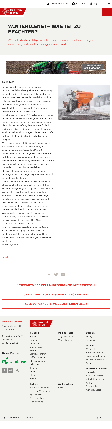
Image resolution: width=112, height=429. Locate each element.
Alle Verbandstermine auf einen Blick (56, 304)
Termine (33, 368)
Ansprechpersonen (94, 353)
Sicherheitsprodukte (60, 4)
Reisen (33, 371)
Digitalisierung (37, 402)
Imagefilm (34, 344)
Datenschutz (36, 347)
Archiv (89, 383)
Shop (32, 375)
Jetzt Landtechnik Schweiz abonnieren (56, 294)
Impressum (15, 418)
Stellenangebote (37, 361)
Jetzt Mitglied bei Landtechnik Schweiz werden (56, 285)
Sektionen (34, 364)
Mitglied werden (65, 337)
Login (95, 4)
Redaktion (90, 340)
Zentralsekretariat (38, 354)
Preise (88, 363)
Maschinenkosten (38, 398)
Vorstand (34, 351)
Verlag (89, 337)
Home (33, 337)
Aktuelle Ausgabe (94, 390)
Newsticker (91, 372)
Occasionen (81, 4)
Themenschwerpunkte (96, 360)
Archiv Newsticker (94, 376)
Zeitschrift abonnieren (96, 379)
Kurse (60, 388)
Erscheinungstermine (95, 356)
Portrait (33, 340)
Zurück (5, 257)
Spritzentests (36, 395)
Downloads (91, 386)
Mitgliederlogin (65, 340)
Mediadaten (91, 349)
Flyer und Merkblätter (40, 391)
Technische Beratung (39, 388)
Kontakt (33, 379)
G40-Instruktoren (38, 357)
